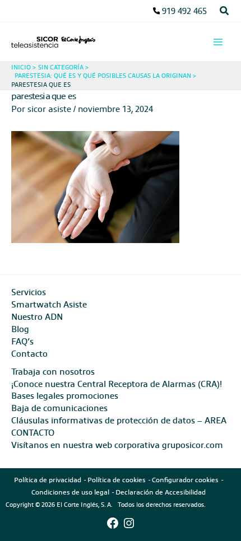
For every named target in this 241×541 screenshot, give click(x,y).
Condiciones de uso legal (70, 491)
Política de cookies (116, 479)
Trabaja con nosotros (53, 371)
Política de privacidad (47, 479)
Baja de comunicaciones (59, 407)
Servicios (28, 291)
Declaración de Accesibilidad (160, 491)
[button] (225, 11)
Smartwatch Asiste (49, 304)
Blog (20, 328)
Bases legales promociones (64, 395)
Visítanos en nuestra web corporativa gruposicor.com (117, 444)
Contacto (29, 353)
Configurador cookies (185, 479)
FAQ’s (22, 341)
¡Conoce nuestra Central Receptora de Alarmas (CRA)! (116, 383)
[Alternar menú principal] (218, 42)
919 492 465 (184, 10)
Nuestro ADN (37, 316)
